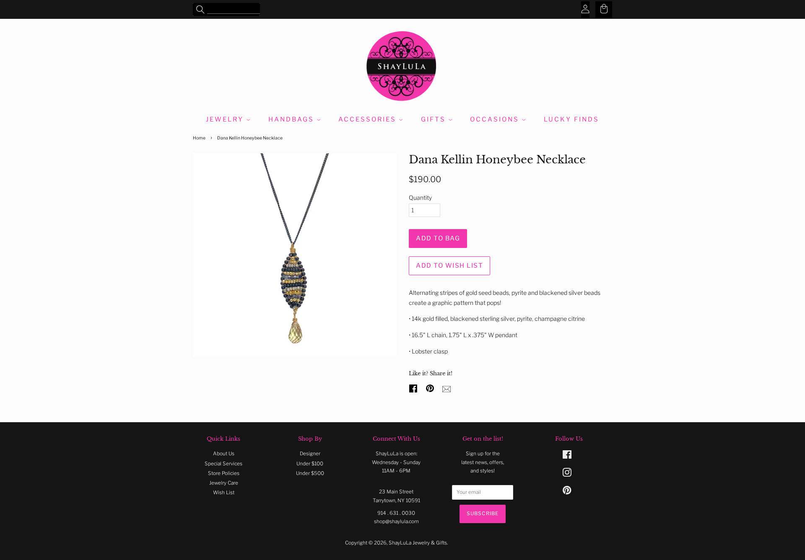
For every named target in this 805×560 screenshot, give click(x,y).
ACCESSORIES (368, 119)
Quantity (420, 197)
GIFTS (434, 119)
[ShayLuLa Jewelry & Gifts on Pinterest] (566, 492)
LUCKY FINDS (571, 119)
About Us (223, 454)
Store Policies (223, 473)
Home (199, 138)
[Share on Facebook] (414, 387)
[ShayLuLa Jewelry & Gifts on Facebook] (567, 456)
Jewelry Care (223, 483)
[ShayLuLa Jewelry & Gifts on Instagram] (566, 474)
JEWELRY (226, 119)
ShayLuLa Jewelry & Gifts (418, 543)
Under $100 (309, 464)
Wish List (223, 492)
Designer (310, 454)
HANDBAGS (292, 119)
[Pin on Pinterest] (431, 387)
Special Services (223, 464)
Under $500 (310, 473)
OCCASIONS (496, 119)
